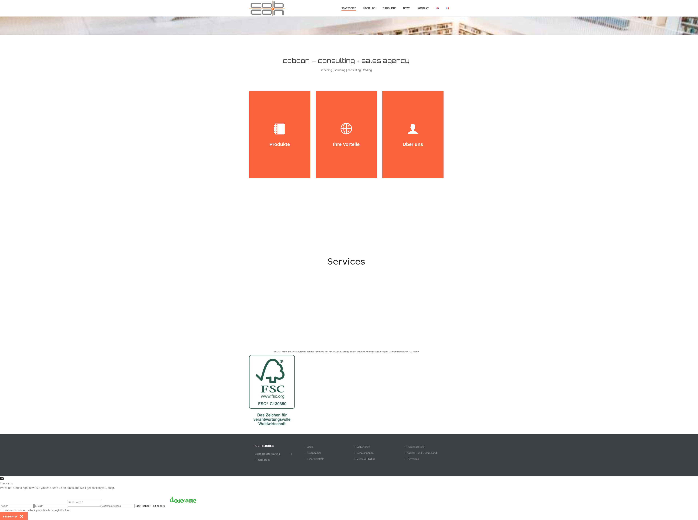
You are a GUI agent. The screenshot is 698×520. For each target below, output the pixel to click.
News (406, 8)
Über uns (369, 8)
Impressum (263, 459)
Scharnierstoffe (315, 458)
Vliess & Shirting (366, 458)
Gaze (310, 446)
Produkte (389, 8)
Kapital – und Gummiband (422, 452)
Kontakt (423, 8)
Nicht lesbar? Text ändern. (150, 505)
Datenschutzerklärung (267, 453)
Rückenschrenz (416, 446)
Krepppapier (314, 452)
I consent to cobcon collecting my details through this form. (37, 510)
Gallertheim (363, 446)
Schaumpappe (365, 452)
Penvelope (413, 458)
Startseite (348, 8)
